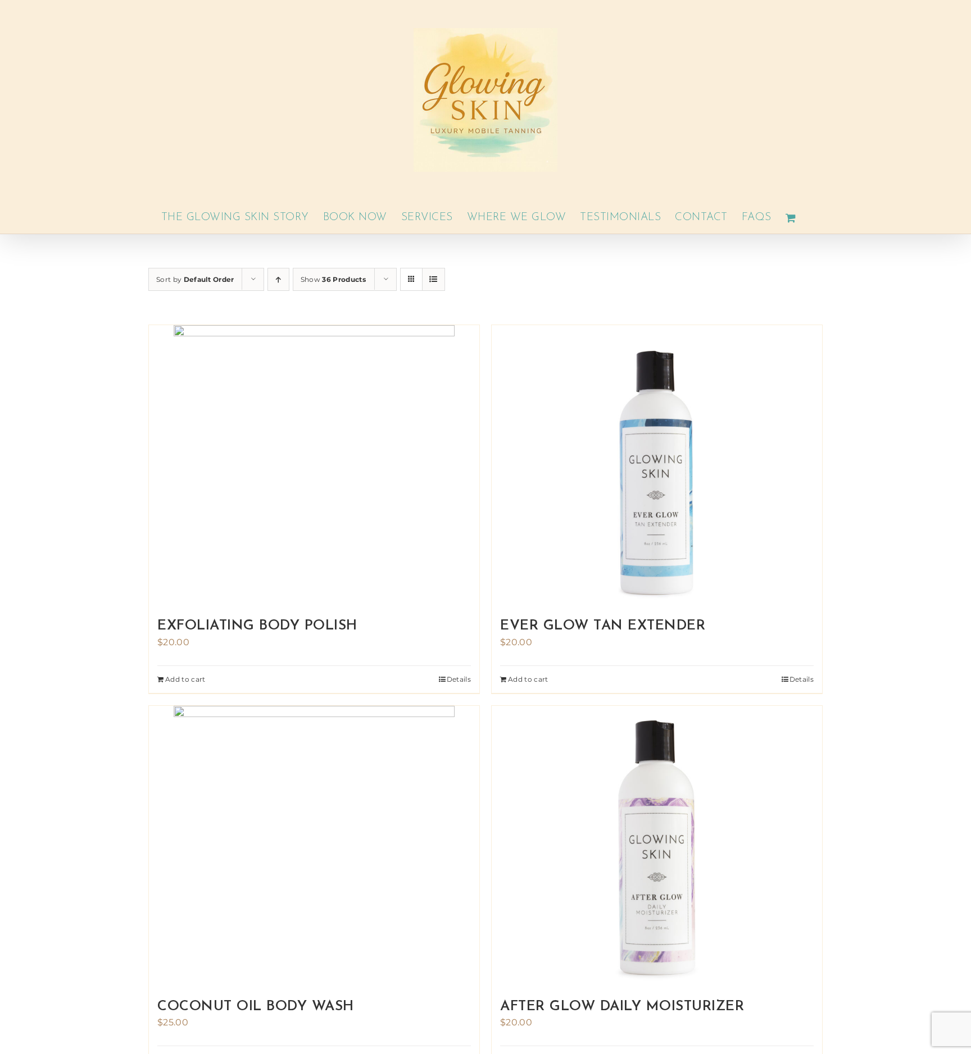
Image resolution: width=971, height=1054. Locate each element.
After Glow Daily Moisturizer (622, 1007)
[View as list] (433, 279)
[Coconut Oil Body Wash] (314, 846)
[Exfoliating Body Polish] (314, 465)
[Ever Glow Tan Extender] (657, 465)
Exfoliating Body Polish (257, 626)
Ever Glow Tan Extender (602, 626)
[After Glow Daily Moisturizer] (657, 846)
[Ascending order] (278, 279)
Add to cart (185, 679)
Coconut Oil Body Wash (255, 1007)
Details (459, 679)
